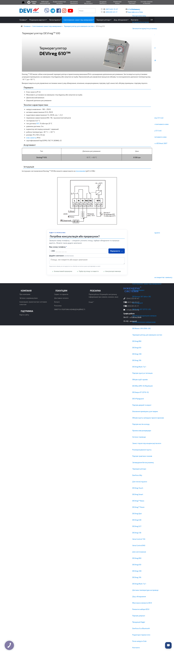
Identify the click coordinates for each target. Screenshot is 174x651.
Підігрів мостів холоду (140, 424)
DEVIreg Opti (137, 513)
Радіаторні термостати (141, 635)
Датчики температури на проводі (145, 590)
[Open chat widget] (168, 645)
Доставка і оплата (61, 298)
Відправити (116, 251)
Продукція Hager (138, 622)
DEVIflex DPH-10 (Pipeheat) (142, 386)
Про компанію (25, 294)
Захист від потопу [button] (87, 2)
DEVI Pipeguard (138, 399)
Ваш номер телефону (58, 247)
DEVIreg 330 (136, 354)
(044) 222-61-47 (133, 298)
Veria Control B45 (138, 545)
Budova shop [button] (33, 2)
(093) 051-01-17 (111, 12)
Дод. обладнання (139, 596)
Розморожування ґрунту (141, 450)
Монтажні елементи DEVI (142, 603)
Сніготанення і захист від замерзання (146, 284)
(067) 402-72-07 (112, 9)
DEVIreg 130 (136, 533)
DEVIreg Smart (137, 494)
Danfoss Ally (137, 475)
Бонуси (57, 302)
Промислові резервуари (141, 431)
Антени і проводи (139, 437)
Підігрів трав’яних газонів (142, 456)
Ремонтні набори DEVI (140, 609)
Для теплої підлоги (139, 482)
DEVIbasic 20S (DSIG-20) (141, 328)
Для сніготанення (139, 552)
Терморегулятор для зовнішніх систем (147, 335)
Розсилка (57, 306)
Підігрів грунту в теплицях (142, 373)
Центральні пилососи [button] (74, 2)
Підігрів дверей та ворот (141, 405)
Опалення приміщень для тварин (145, 411)
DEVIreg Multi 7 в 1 (139, 367)
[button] (23, 2)
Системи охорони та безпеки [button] (146, 2)
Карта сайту (24, 315)
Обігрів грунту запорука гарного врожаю (148, 418)
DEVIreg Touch (137, 488)
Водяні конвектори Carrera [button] (59, 2)
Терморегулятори (139, 469)
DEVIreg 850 (136, 341)
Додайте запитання (61, 256)
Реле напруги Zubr (139, 641)
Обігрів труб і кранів (140, 379)
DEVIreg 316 (136, 360)
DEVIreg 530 (136, 520)
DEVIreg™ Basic (138, 501)
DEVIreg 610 (136, 348)
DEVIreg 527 (136, 526)
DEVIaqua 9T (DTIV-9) (140, 392)
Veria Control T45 (138, 539)
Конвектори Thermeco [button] (132, 2)
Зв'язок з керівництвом (29, 298)
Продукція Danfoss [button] (103, 2)
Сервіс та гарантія (61, 294)
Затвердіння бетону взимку (143, 462)
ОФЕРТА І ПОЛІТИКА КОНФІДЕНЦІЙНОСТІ (69, 309)
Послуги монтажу (139, 16)
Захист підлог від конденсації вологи (146, 443)
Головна (135, 9)
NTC (38, 123)
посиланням (80, 171)
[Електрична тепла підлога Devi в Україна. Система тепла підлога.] (29, 10)
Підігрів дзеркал (138, 616)
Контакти (136, 648)
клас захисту (31, 138)
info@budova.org (133, 310)
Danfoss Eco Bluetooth (141, 628)
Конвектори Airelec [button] (117, 2)
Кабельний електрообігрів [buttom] (45, 2)
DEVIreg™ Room (138, 507)
